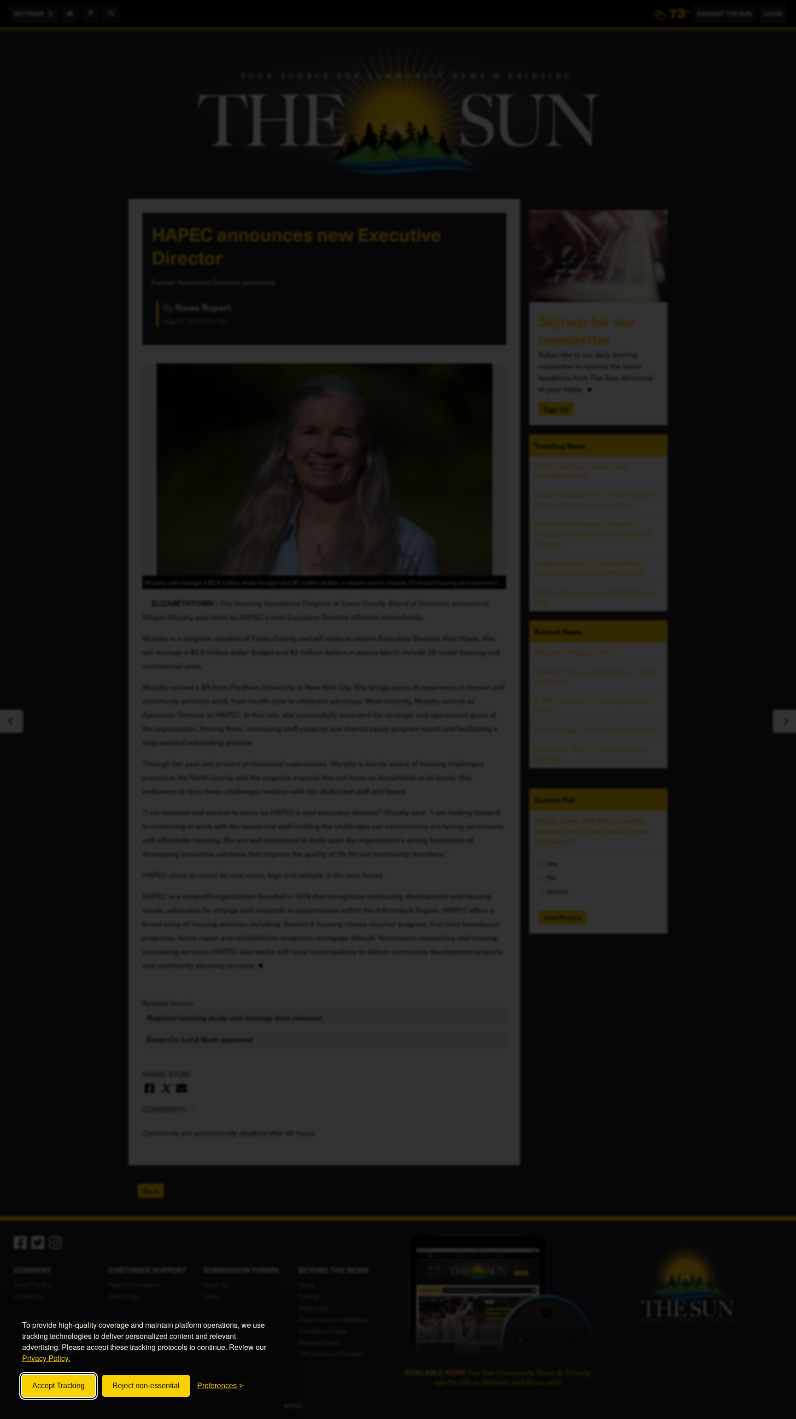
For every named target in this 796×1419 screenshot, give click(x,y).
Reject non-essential (146, 1386)
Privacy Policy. (46, 1358)
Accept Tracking (58, 1386)
